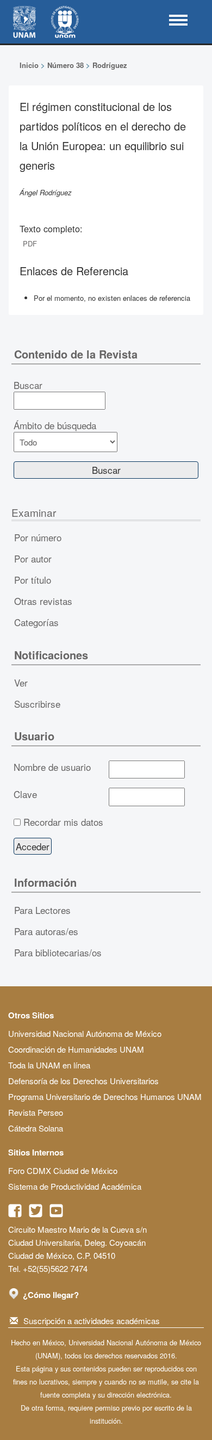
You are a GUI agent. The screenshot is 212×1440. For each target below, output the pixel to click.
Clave (25, 794)
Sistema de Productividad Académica (74, 1186)
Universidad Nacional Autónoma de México (84, 1033)
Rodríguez (109, 65)
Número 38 (65, 65)
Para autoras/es (46, 931)
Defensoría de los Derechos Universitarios (83, 1080)
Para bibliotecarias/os (58, 952)
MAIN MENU (178, 20)
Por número (37, 537)
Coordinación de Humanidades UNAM (76, 1049)
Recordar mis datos (63, 822)
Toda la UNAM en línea (49, 1065)
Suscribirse (37, 703)
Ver (21, 682)
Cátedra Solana (35, 1128)
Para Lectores (42, 910)
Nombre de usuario (52, 767)
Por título (32, 579)
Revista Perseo (35, 1112)
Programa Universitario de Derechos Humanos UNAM (105, 1096)
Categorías (36, 622)
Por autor (33, 558)
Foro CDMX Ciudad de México (62, 1170)
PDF (30, 243)
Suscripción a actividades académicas (91, 1320)
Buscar (28, 385)
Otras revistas (43, 601)
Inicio (29, 65)
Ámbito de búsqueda (55, 425)
